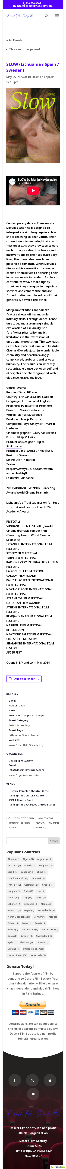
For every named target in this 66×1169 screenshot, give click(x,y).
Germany (31, 884)
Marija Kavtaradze (32, 410)
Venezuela (38, 955)
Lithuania (15, 735)
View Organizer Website (24, 775)
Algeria (28, 859)
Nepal (29, 910)
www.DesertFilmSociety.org (26, 745)
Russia (40, 923)
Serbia (13, 929)
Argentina (44, 859)
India (28, 891)
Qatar (26, 923)
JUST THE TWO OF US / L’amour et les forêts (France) (21, 823)
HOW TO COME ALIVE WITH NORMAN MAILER (47, 823)
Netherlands (46, 910)
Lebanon (14, 903)
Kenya (41, 897)
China (41, 871)
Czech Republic (18, 878)
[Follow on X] (32, 1080)
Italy (27, 897)
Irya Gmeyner (33, 424)
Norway (39, 916)
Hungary (14, 891)
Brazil (12, 871)
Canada (27, 871)
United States (17, 955)
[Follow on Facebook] (14, 1080)
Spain (25, 735)
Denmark (38, 878)
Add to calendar (24, 678)
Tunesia (42, 942)
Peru (53, 916)
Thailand (26, 942)
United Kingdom (33, 948)
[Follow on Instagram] (50, 1080)
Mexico (46, 903)
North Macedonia (19, 916)
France (14, 884)
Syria (12, 942)
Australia (14, 865)
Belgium (45, 865)
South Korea (50, 929)
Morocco (14, 910)
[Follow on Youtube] (33, 1094)
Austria (29, 865)
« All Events (14, 40)
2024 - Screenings (19, 725)
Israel (13, 897)
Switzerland (44, 936)
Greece (47, 884)
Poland (13, 923)
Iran (40, 891)
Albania (13, 859)
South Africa (29, 929)
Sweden (35, 735)
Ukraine (14, 948)
